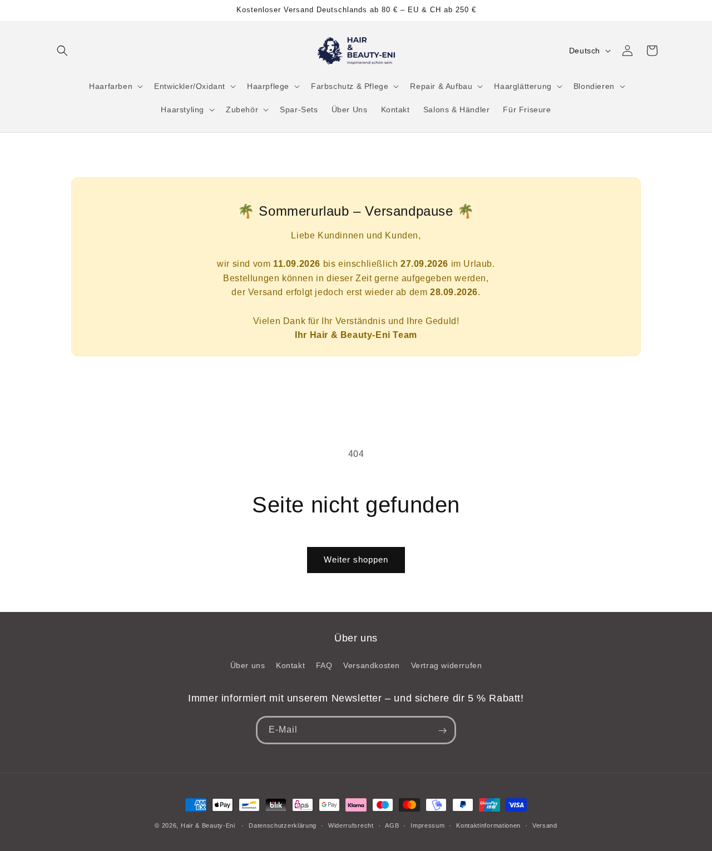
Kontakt (290, 665)
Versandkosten (371, 665)
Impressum (427, 825)
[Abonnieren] (442, 730)
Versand (544, 825)
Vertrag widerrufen (446, 665)
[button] (62, 50)
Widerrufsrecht (351, 825)
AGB (392, 825)
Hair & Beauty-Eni (208, 825)
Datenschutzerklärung (283, 825)
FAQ (324, 665)
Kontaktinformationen (488, 825)
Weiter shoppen (356, 559)
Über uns (247, 665)
